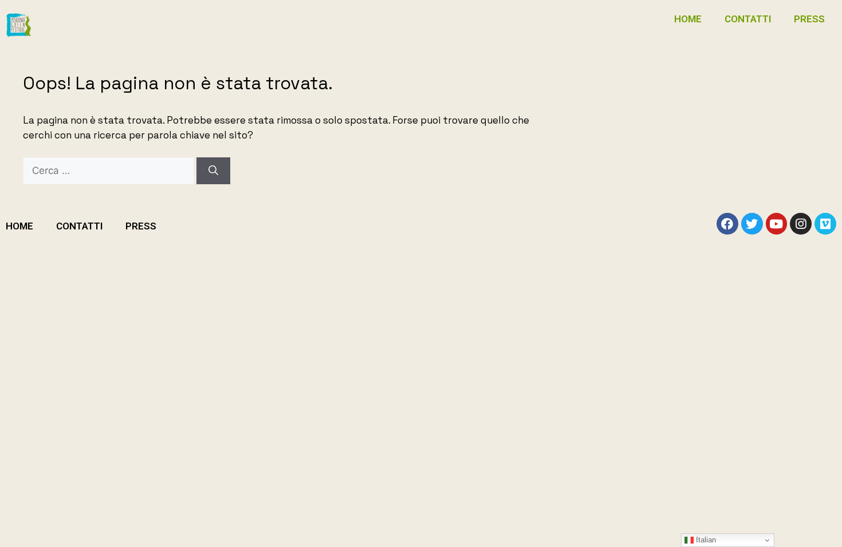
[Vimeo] (825, 224)
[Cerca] (213, 171)
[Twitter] (752, 224)
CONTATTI (748, 19)
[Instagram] (801, 224)
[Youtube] (777, 224)
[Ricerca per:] (109, 170)
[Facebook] (727, 224)
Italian (705, 540)
